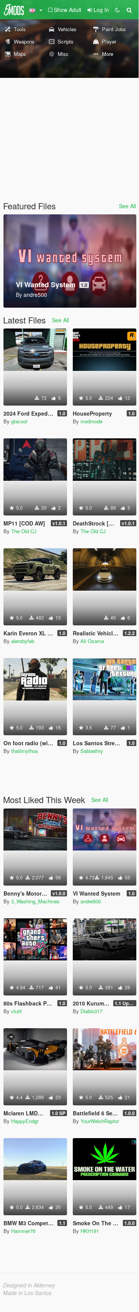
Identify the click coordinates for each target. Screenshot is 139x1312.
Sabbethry (91, 751)
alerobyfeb (22, 641)
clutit (16, 1011)
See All (127, 206)
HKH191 (89, 1231)
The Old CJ (24, 531)
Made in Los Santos (27, 1293)
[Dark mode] (117, 9)
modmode (91, 421)
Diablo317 (91, 1011)
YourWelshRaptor (99, 1121)
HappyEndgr (25, 1121)
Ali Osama (92, 641)
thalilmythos (24, 751)
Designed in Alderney (29, 1285)
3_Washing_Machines (35, 901)
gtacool (19, 421)
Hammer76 (23, 1231)
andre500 (90, 901)
